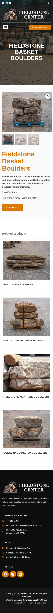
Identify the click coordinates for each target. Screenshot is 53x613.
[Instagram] (7, 3)
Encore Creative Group (36, 600)
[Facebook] (3, 3)
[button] (48, 3)
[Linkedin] (10, 3)
